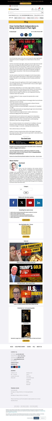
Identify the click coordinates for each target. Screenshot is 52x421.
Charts (32, 9)
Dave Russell (13, 31)
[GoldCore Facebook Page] (13, 203)
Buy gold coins (25, 406)
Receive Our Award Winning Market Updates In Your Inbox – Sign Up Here (26, 156)
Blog (11, 346)
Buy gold (16, 406)
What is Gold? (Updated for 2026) (17, 213)
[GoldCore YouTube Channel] (30, 203)
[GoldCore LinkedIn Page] (39, 203)
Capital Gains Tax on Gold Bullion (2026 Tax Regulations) (22, 216)
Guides (29, 346)
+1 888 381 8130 (20, 357)
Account (35, 9)
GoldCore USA (14, 364)
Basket (39, 9)
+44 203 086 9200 (25, 15)
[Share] (21, 34)
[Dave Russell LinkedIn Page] (20, 166)
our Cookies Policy (42, 410)
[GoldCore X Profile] (22, 203)
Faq (34, 346)
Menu (42, 9)
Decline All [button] (43, 418)
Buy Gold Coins (26, 138)
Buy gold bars (34, 406)
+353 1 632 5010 (21, 355)
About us (39, 346)
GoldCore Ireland (14, 362)
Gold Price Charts (20, 346)
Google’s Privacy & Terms (12, 411)
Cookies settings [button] (30, 418)
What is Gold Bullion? (14, 217)
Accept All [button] (36, 418)
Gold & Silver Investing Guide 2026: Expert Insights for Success (23, 212)
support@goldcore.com (14, 15)
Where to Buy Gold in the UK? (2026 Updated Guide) (21, 214)
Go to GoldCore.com (26, 3)
